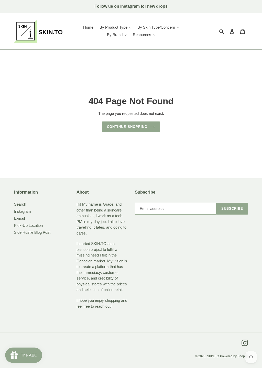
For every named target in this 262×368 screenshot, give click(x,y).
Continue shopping (127, 127)
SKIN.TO (213, 356)
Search (20, 204)
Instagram (22, 211)
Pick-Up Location (28, 225)
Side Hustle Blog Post (32, 232)
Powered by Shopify (234, 356)
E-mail (19, 218)
